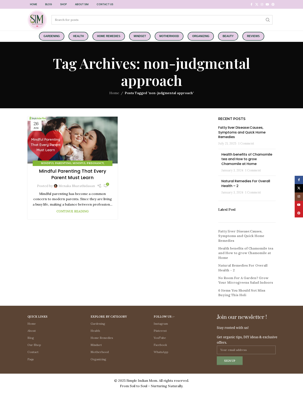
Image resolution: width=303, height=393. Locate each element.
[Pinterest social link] (273, 4)
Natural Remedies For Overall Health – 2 (245, 183)
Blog (30, 338)
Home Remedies (102, 338)
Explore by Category (109, 316)
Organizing (98, 359)
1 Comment (246, 143)
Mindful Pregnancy (88, 163)
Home (114, 93)
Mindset (96, 345)
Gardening (98, 324)
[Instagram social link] (261, 4)
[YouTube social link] (267, 4)
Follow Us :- (164, 316)
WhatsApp (161, 352)
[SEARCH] (268, 20)
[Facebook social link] (251, 4)
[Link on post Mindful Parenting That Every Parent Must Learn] (72, 140)
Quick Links (37, 316)
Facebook (160, 345)
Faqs (30, 359)
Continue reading (72, 211)
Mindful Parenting (56, 163)
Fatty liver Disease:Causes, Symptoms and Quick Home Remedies (242, 132)
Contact (33, 352)
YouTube (160, 338)
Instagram (161, 324)
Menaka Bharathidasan (77, 186)
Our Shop (34, 345)
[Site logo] (37, 19)
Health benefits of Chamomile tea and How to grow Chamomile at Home (246, 159)
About (31, 331)
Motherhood (100, 352)
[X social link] (256, 4)
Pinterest (160, 331)
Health (95, 331)
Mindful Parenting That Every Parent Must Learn (72, 174)
